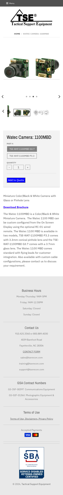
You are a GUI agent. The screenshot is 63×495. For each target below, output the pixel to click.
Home (17, 33)
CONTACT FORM (31, 351)
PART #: (10, 144)
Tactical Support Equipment (36, 484)
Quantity (11, 163)
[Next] (59, 96)
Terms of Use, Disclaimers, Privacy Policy (31, 418)
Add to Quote (16, 180)
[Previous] (3, 111)
